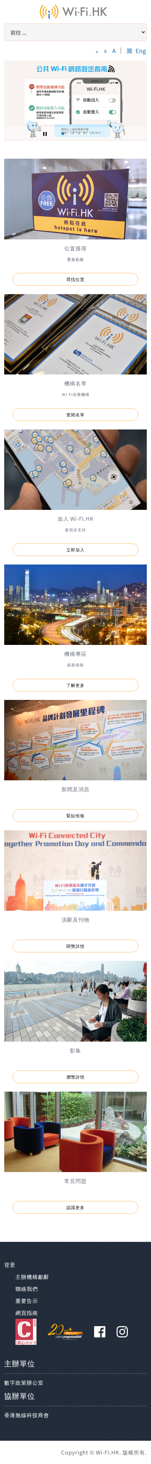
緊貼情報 (75, 815)
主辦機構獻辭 (32, 1276)
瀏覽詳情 (75, 1077)
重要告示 (26, 1300)
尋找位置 (75, 279)
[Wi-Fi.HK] (73, 11)
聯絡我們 (26, 1288)
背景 (9, 1264)
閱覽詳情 (75, 946)
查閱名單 (75, 414)
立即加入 (75, 550)
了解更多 (75, 685)
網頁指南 (26, 1312)
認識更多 (75, 1207)
